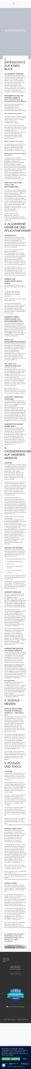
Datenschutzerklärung (18, 1066)
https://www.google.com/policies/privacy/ (16, 879)
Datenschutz (6, 960)
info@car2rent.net (15, 972)
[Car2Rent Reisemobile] (15, 4)
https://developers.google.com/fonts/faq (16, 874)
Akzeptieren (16, 1059)
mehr (25, 1059)
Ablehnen (6, 1059)
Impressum (6, 958)
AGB (4, 961)
